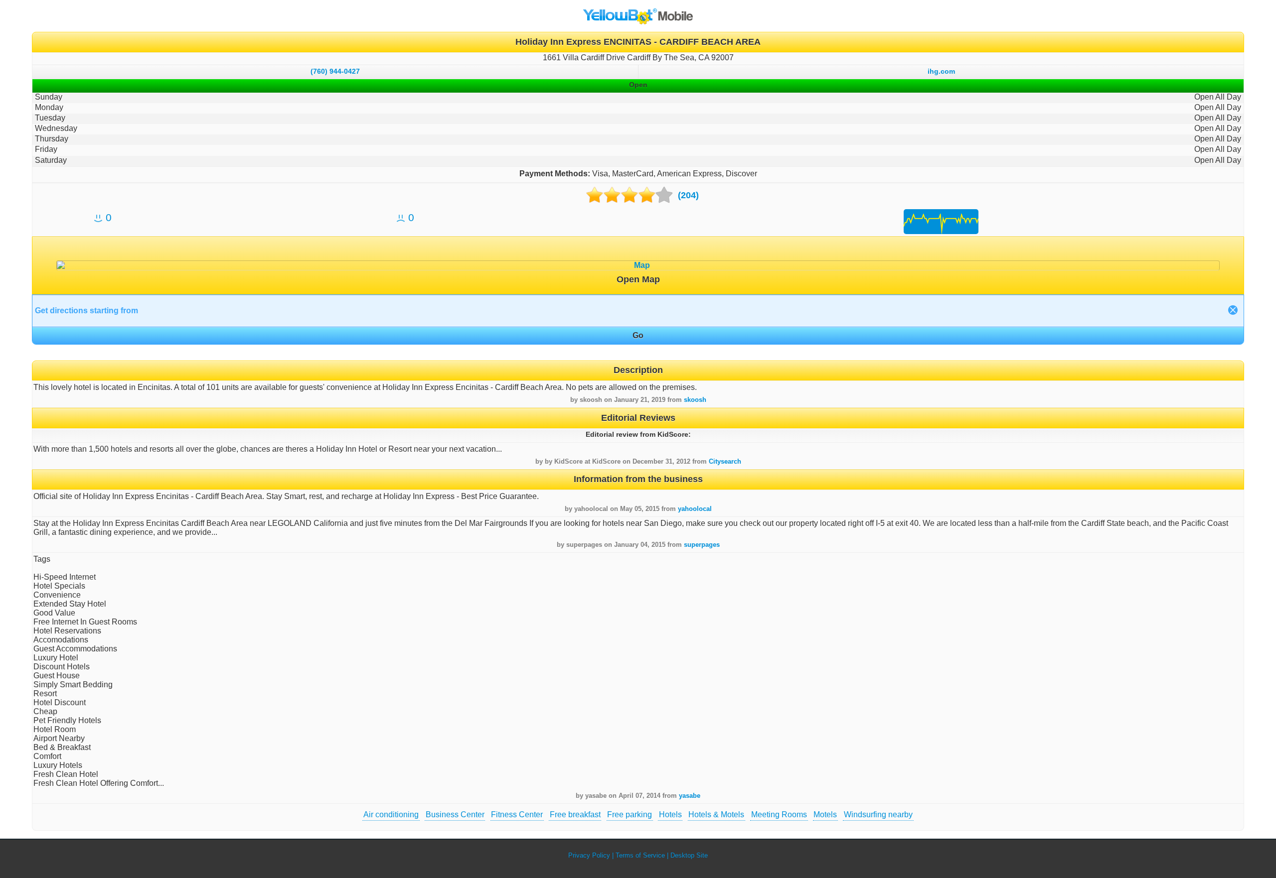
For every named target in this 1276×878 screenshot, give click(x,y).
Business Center (455, 814)
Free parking (629, 814)
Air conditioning (391, 814)
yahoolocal (695, 508)
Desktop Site (689, 855)
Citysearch (725, 461)
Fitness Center (517, 814)
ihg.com (941, 71)
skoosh (695, 399)
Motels (825, 814)
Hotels (670, 814)
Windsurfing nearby (878, 814)
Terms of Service (640, 855)
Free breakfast (575, 814)
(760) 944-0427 (335, 71)
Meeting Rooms (779, 814)
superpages (702, 544)
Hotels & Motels (716, 814)
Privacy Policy (589, 855)
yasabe (689, 795)
